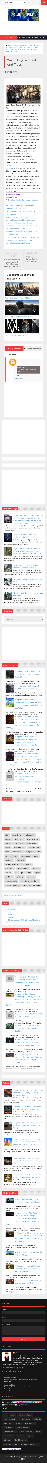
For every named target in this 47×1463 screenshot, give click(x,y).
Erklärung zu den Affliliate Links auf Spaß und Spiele (23, 921)
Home (10, 45)
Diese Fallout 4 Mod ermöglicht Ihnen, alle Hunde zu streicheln (28, 1200)
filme (7, 852)
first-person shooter (33, 852)
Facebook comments (33, 349)
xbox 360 (14, 49)
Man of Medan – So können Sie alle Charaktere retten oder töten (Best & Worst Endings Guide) (28, 1042)
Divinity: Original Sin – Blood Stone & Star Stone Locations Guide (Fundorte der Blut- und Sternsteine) (28, 1092)
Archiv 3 (10, 915)
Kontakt (11, 917)
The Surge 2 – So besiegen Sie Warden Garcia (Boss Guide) (28, 687)
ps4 (15, 47)
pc (6, 47)
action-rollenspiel (10, 1419)
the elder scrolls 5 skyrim (29, 881)
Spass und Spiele (10, 1385)
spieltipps (22, 47)
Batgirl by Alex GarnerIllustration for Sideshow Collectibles (19, 1388)
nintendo (36, 868)
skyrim (37, 873)
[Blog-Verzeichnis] (17, 1403)
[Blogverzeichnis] (8, 1405)
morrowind (9, 868)
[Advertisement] (23, 437)
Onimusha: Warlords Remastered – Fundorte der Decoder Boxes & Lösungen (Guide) (27, 1160)
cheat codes (31, 843)
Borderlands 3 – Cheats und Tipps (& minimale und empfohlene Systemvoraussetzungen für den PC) (23, 779)
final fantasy (17, 852)
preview (20, 1436)
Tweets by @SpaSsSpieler (13, 895)
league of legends (11, 864)
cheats (31, 45)
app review (19, 839)
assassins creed (32, 839)
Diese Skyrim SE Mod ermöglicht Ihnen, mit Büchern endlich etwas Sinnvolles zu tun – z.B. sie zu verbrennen (29, 1237)
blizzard (8, 843)
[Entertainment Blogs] (27, 1403)
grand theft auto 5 (10, 1432)
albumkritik (30, 835)
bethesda (37, 1419)
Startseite (11, 909)
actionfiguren (17, 835)
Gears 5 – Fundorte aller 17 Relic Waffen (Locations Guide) (29, 1015)
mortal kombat (23, 868)
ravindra (21, 367)
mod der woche (26, 1432)
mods (38, 1432)
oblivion (8, 873)
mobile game (26, 864)
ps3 (10, 47)
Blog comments (15, 349)
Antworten (19, 379)
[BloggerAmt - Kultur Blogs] (21, 1405)
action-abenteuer (20, 45)
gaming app (25, 856)
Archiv (10, 912)
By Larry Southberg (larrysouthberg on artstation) (20, 1380)
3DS (6, 835)
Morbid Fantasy (10, 1378)
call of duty (19, 843)
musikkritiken (8, 1436)
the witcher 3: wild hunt (31, 885)
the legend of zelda (12, 885)
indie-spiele (21, 860)
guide (37, 45)
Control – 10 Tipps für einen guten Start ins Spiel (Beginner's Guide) (28, 1028)
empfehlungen (34, 847)
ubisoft (30, 47)
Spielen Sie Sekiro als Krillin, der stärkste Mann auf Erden (29, 1281)
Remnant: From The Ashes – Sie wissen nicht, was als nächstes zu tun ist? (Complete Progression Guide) (28, 1058)
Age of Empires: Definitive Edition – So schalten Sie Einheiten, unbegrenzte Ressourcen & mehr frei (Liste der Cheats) (27, 551)
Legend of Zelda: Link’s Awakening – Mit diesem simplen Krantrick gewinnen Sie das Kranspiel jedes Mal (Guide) (28, 740)
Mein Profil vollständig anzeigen (13, 1367)
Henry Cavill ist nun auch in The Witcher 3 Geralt (28, 1253)
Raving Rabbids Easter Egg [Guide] (18, 243)
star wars (30, 877)
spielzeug (20, 877)
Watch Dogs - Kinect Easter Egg (17, 217)
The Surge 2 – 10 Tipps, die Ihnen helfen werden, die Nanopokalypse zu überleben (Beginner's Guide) (27, 981)
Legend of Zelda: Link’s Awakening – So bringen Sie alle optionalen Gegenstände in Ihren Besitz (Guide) (28, 703)
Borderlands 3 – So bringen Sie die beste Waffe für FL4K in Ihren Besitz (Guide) (28, 674)
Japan (13, 1415)
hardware (8, 860)
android (8, 839)
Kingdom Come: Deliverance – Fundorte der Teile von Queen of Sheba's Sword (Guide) (28, 1125)
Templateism (29, 1457)
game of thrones (11, 856)
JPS (16, 1353)
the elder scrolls (11, 881)
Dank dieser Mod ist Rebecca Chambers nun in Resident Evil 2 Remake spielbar (28, 1269)
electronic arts (19, 847)
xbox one (23, 49)
